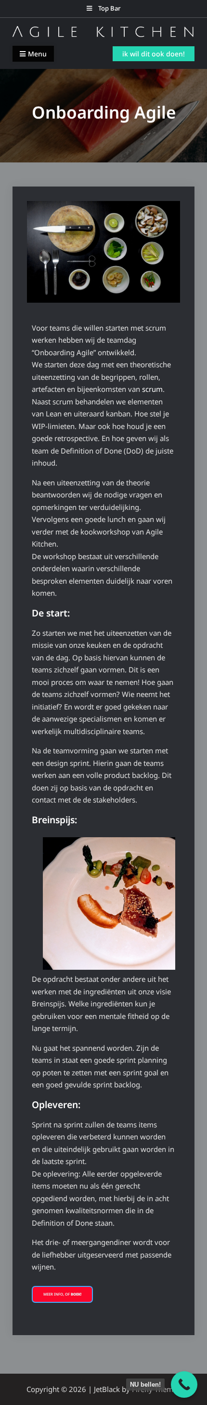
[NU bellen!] (184, 1384)
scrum (152, 389)
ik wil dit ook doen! (153, 53)
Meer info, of (62, 1294)
